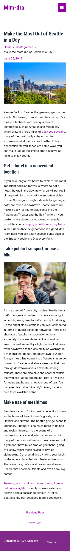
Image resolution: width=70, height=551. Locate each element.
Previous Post (35, 512)
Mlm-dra (14, 7)
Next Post (35, 523)
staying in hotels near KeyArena (45, 224)
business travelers (53, 131)
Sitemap (52, 542)
